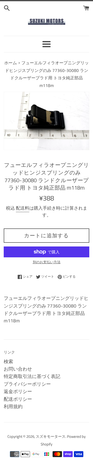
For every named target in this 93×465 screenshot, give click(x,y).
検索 (8, 361)
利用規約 (13, 406)
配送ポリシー (18, 398)
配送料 (22, 208)
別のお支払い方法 (47, 262)
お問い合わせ (18, 368)
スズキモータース (50, 436)
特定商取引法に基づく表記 (32, 376)
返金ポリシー (18, 391)
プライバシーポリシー (27, 383)
